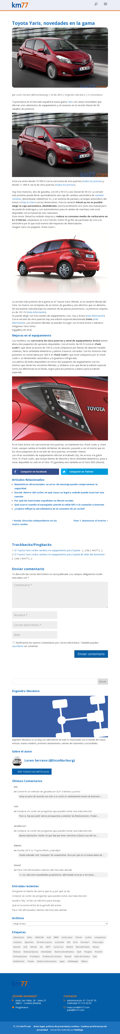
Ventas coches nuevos (46, 961)
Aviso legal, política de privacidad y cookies (56, 1026)
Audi (49, 937)
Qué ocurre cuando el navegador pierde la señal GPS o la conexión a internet (59, 504)
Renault (68, 956)
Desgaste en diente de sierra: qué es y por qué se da (41, 891)
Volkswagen (73, 961)
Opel (79, 951)
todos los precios (92, 181)
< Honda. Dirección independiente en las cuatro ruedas (34, 522)
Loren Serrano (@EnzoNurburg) (32, 94)
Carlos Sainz (67, 937)
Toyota (31, 961)
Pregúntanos (21, 1007)
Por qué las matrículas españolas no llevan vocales (44, 500)
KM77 (48, 947)
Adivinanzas (18, 937)
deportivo (29, 942)
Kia (41, 947)
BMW (56, 937)
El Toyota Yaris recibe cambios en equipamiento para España (47, 550)
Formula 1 (85, 942)
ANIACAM (39, 937)
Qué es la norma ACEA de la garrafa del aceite (36, 905)
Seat (95, 956)
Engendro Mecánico (75, 94)
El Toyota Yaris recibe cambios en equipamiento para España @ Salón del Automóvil (59, 554)
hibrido (33, 947)
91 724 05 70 (89, 1000)
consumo (17, 942)
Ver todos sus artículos (33, 771)
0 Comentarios (95, 94)
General (16, 947)
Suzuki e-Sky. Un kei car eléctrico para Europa (36, 900)
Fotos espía (98, 942)
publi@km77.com (75, 1009)
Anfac (29, 937)
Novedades (46, 951)
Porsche (98, 951)
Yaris (70, 101)
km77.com (25, 1026)
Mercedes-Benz (83, 947)
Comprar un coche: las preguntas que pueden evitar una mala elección (54, 811)
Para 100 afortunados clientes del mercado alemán (44, 869)
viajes (62, 961)
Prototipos (35, 956)
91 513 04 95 (84, 1003)
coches (88, 937)
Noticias (16, 951)
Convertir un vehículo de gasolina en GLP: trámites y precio (48, 791)
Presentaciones (20, 956)
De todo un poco (44, 942)
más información (36, 312)
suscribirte (17, 646)
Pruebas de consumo (52, 956)
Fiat (68, 942)
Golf (25, 947)
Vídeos (84, 961)
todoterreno (18, 961)
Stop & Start (28, 202)
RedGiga (78, 1029)
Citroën (78, 937)
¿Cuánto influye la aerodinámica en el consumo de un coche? (49, 508)
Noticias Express (31, 951)
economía (59, 942)
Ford (75, 942)
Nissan (96, 947)
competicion (100, 937)
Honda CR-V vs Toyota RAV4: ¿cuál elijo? (39, 850)
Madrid (69, 947)
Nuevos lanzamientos (64, 951)
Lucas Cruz (58, 947)
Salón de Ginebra (82, 956)
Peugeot (88, 951)
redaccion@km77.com (78, 1007)
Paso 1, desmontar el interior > (91, 520)
